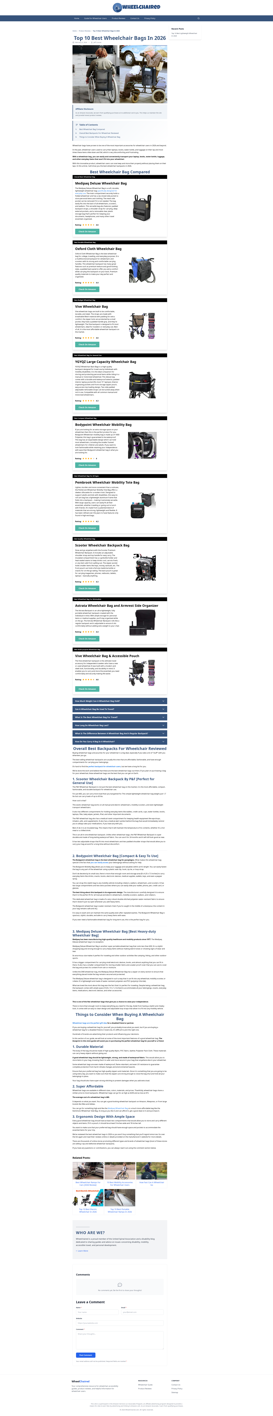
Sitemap (174, 1392)
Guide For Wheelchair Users (95, 18)
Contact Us (134, 18)
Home (76, 18)
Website (79, 1318)
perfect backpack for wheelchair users (104, 766)
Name (79, 1308)
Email (123, 1308)
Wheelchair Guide (145, 1385)
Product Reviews (118, 18)
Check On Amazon (87, 231)
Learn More (82, 1251)
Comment (80, 1329)
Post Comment (85, 1355)
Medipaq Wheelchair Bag (118, 1108)
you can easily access (100, 862)
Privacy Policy (149, 18)
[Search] (198, 18)
